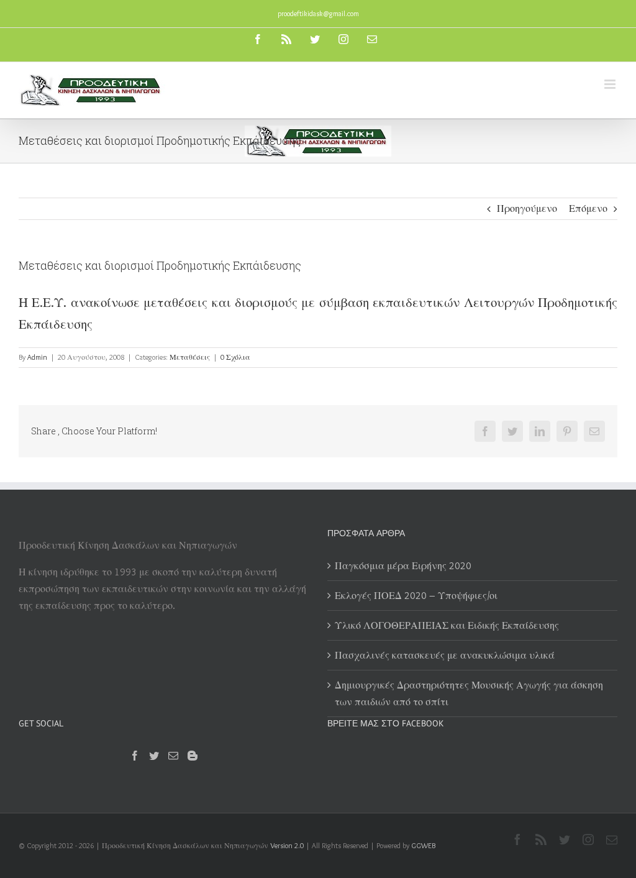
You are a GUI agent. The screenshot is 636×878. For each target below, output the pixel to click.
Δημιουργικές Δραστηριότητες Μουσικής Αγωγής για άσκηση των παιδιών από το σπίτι (469, 693)
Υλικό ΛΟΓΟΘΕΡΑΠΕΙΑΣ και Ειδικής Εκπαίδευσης (447, 625)
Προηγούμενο (527, 208)
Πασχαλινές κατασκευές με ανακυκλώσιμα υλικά (445, 655)
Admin (37, 357)
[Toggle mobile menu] (610, 84)
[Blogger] (193, 756)
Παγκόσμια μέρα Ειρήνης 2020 (403, 566)
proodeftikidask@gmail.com (318, 13)
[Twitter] (154, 756)
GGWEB (423, 845)
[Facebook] (135, 756)
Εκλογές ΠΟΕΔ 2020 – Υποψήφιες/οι (416, 595)
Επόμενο (588, 208)
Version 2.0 (287, 845)
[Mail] (173, 756)
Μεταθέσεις (190, 357)
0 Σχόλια (235, 357)
